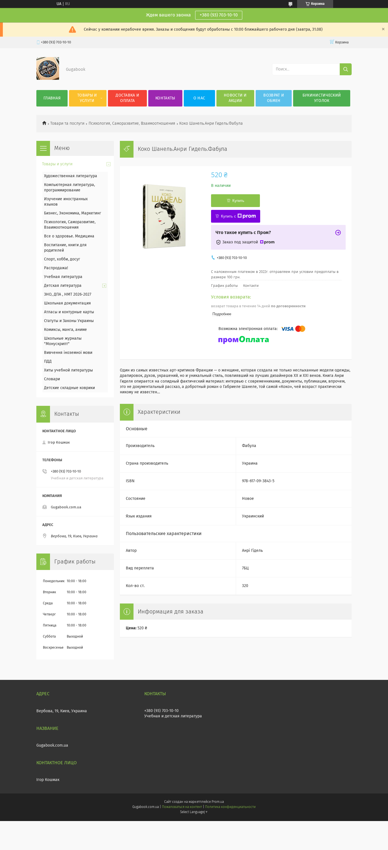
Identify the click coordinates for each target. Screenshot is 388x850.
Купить (238, 201)
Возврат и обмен (273, 98)
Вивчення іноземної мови (68, 353)
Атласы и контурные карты (69, 312)
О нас (199, 98)
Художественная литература (70, 176)
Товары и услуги (87, 98)
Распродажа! (56, 268)
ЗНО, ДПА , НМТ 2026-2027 (67, 294)
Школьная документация (67, 303)
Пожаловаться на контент (182, 807)
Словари (52, 379)
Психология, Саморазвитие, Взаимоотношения (132, 124)
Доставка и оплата (127, 98)
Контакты (165, 98)
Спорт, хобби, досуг (62, 259)
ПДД (48, 362)
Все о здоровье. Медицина (69, 236)
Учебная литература (63, 277)
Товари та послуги (67, 124)
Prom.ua (218, 802)
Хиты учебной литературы (68, 370)
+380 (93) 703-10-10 (219, 15)
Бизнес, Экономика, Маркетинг (72, 213)
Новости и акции (235, 98)
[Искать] (346, 69)
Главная (52, 98)
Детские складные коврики (69, 388)
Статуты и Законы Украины (69, 321)
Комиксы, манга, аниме (65, 330)
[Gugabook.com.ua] (47, 79)
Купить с (228, 216)
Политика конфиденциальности (230, 807)
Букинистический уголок (322, 98)
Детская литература (63, 286)
